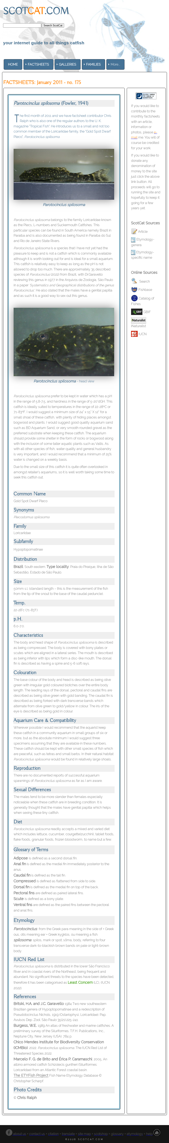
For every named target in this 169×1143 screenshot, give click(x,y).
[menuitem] (13, 64)
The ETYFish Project (31, 1075)
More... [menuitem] (115, 64)
